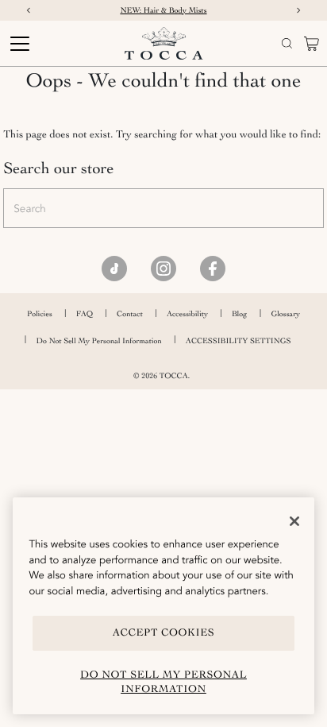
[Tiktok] (114, 268)
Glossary (285, 314)
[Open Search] (287, 43)
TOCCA (174, 376)
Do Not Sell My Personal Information (99, 341)
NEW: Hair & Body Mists (163, 10)
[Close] (294, 521)
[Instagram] (163, 268)
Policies (39, 314)
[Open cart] (311, 44)
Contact (130, 314)
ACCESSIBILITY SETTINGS (238, 341)
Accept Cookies (164, 633)
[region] (163, 605)
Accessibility (187, 314)
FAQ (84, 314)
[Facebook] (212, 268)
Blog (239, 314)
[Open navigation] (44, 44)
